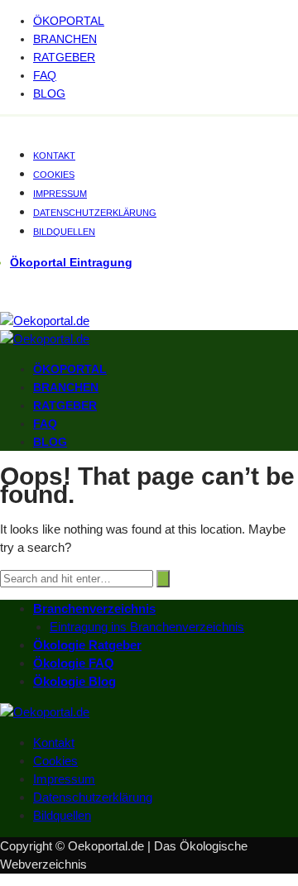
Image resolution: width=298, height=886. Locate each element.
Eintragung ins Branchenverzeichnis (147, 627)
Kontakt (54, 155)
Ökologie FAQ (73, 663)
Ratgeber (64, 57)
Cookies (53, 175)
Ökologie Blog (74, 681)
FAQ (44, 75)
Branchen (65, 38)
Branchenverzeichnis (94, 608)
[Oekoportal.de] (44, 321)
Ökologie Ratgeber (87, 645)
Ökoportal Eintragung (71, 262)
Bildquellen (64, 232)
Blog (49, 93)
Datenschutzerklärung (94, 213)
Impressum (60, 194)
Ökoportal (68, 20)
